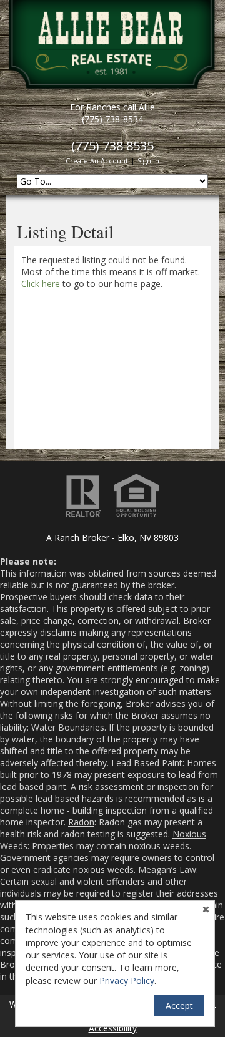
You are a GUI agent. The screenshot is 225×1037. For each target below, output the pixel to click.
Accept (179, 1005)
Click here (40, 284)
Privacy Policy (126, 980)
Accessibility (113, 1028)
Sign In (148, 160)
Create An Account (97, 160)
